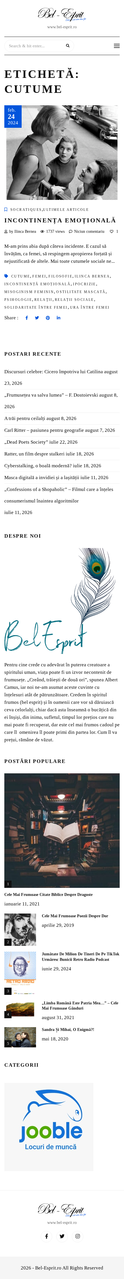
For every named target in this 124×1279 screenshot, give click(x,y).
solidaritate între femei (36, 307)
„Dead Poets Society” (26, 442)
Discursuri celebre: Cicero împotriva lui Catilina (53, 371)
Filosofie (60, 276)
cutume (20, 276)
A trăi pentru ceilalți (24, 418)
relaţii (43, 300)
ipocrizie (84, 284)
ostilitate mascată (81, 292)
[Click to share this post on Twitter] (37, 318)
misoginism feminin (29, 292)
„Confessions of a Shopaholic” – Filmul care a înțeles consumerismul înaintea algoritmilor (58, 495)
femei (39, 276)
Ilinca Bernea (92, 276)
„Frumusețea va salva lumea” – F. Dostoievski (51, 395)
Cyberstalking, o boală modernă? (38, 465)
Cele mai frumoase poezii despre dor (75, 916)
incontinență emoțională (37, 284)
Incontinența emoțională (60, 220)
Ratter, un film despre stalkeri (34, 454)
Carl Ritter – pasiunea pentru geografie (44, 430)
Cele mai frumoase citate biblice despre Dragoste (48, 894)
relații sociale (74, 300)
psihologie (18, 300)
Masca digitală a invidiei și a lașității (41, 477)
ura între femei (90, 307)
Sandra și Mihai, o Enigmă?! (68, 1029)
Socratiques (26, 210)
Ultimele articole (66, 210)
